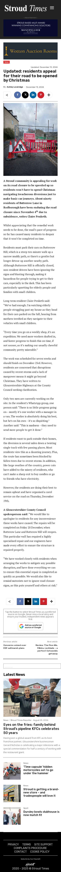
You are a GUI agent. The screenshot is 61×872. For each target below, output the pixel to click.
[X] (25, 95)
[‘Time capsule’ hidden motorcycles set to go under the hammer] (12, 771)
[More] (48, 95)
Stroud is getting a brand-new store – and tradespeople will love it (41, 792)
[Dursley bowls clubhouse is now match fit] (12, 816)
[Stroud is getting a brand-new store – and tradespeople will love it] (12, 793)
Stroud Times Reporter (21, 720)
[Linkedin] (33, 95)
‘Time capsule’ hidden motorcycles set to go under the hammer (38, 770)
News (6, 62)
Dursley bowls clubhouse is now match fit (41, 813)
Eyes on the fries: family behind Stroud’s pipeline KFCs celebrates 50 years (31, 729)
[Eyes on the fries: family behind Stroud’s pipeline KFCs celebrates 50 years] (32, 698)
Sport (25, 808)
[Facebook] (17, 95)
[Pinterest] (40, 95)
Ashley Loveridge (15, 87)
